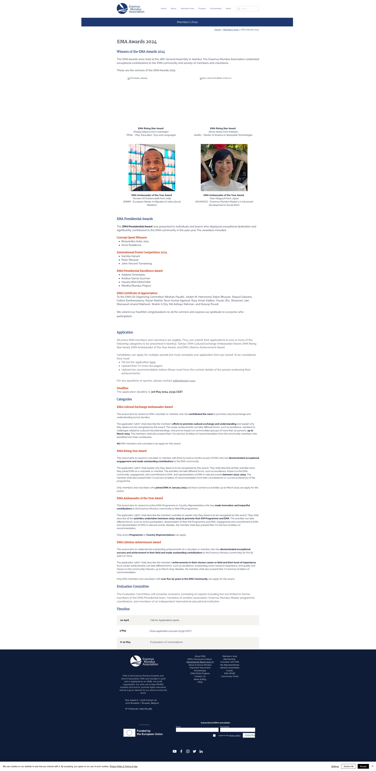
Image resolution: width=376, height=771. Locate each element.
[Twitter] (194, 751)
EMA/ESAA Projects (200, 673)
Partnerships (200, 670)
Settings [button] (335, 766)
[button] (174, 8)
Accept (363, 766)
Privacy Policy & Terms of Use (123, 766)
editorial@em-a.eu (184, 380)
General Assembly (177, 59)
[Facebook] (181, 751)
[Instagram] (188, 751)
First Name (224, 727)
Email (178, 727)
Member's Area (231, 29)
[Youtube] (174, 751)
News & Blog (200, 679)
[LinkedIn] (201, 751)
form (153, 362)
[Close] (372, 766)
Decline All (348, 766)
